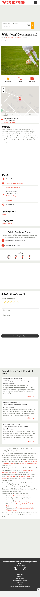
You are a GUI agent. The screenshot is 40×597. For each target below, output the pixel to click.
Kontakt (20, 584)
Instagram (24, 569)
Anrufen (20, 81)
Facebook (15, 569)
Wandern (14, 510)
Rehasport (26, 496)
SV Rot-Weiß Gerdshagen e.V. (19, 34)
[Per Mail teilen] (29, 257)
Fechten (4, 478)
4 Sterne (14, 302)
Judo (20, 476)
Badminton (5, 472)
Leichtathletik (29, 508)
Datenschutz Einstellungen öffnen (20, 586)
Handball (30, 470)
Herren (10, 223)
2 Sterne (8, 302)
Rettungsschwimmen (31, 502)
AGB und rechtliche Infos (20, 580)
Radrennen (15, 472)
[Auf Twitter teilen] (15, 257)
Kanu (16, 502)
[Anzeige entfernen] (38, 589)
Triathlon (8, 510)
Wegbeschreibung (9, 122)
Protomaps (33, 114)
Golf (23, 504)
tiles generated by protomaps (24, 114)
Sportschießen (30, 504)
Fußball (4, 214)
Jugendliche (5, 463)
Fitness (19, 496)
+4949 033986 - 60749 (13, 187)
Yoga (14, 496)
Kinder (35, 461)
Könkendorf (9, 38)
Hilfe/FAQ (20, 576)
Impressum (20, 582)
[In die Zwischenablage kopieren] (22, 257)
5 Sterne (17, 302)
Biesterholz (17, 38)
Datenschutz (20, 578)
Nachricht (32, 81)
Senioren (12, 463)
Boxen (29, 476)
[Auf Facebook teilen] (8, 257)
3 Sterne (11, 302)
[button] (20, 99)
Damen (4, 223)
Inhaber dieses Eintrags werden (15, 240)
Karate (24, 476)
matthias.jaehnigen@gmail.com (15, 183)
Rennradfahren (20, 508)
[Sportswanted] (15, 2)
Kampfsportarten (11, 476)
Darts (7, 506)
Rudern (21, 502)
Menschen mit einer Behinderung (28, 463)
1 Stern (5, 302)
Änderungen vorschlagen (12, 245)
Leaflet (3, 114)
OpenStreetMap (4, 115)
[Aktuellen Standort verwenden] (28, 25)
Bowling (18, 504)
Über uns (20, 574)
